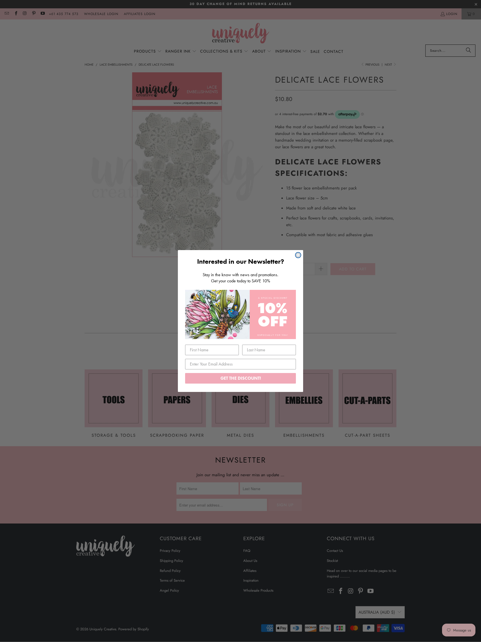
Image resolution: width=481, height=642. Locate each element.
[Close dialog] (298, 255)
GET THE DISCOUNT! (240, 378)
